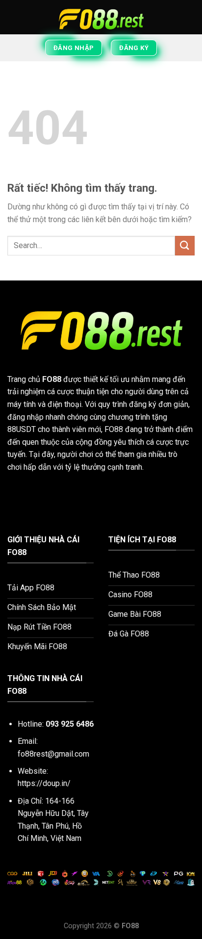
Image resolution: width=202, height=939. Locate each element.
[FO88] (101, 17)
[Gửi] (185, 245)
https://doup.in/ (44, 783)
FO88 (51, 379)
